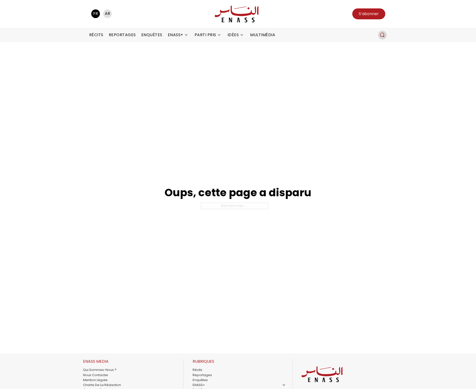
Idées (233, 35)
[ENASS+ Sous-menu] (186, 35)
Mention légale (95, 380)
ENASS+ (175, 35)
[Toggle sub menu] (284, 385)
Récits (96, 35)
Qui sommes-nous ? (100, 369)
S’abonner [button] (369, 14)
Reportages (122, 35)
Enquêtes (151, 35)
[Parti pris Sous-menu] (219, 35)
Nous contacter (95, 375)
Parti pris (205, 35)
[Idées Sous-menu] (241, 35)
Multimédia (262, 35)
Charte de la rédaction (102, 385)
